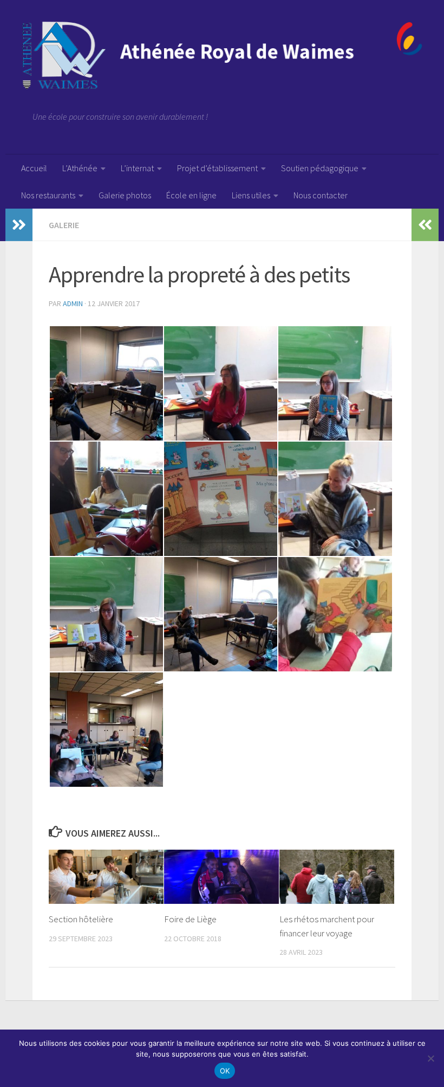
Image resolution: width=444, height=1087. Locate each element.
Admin (73, 303)
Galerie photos (125, 195)
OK (225, 1070)
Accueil (34, 168)
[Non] (430, 1058)
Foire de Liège (190, 919)
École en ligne (191, 195)
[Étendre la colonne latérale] (18, 225)
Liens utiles (251, 195)
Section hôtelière (81, 919)
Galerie (64, 224)
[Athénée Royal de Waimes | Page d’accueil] (222, 55)
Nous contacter (320, 195)
